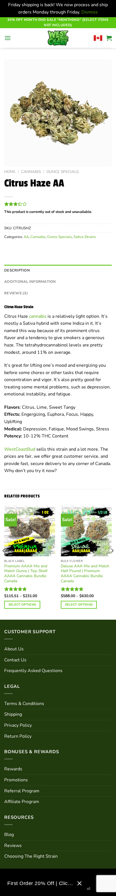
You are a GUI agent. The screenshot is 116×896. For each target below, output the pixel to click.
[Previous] (4, 562)
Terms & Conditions (24, 704)
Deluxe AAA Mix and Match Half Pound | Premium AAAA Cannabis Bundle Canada (85, 574)
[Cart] (109, 38)
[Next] (112, 562)
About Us (14, 649)
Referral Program (21, 791)
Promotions (16, 780)
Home (9, 171)
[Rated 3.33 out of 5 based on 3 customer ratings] (58, 204)
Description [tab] (17, 270)
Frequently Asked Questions (33, 671)
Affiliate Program (21, 802)
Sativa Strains (84, 236)
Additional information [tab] (30, 281)
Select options (22, 604)
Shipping (13, 714)
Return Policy (18, 736)
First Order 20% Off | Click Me (40, 883)
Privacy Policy (18, 725)
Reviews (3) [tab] (16, 293)
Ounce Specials (62, 171)
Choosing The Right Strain (31, 856)
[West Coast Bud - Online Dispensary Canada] (58, 38)
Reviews (13, 845)
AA (26, 236)
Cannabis (31, 171)
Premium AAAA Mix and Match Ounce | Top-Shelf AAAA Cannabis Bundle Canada (26, 574)
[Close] (79, 883)
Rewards (13, 769)
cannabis (37, 316)
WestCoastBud (19, 449)
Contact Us (15, 660)
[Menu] (7, 38)
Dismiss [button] (89, 12)
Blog (9, 834)
